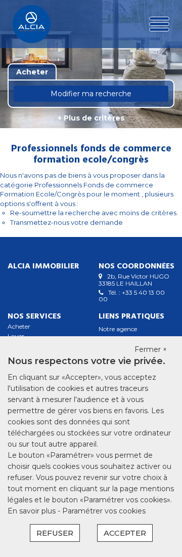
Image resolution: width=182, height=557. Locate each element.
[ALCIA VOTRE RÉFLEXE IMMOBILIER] (39, 24)
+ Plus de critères (91, 118)
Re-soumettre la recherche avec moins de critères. (94, 213)
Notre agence (118, 329)
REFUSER (54, 533)
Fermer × (150, 349)
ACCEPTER (125, 533)
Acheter (19, 326)
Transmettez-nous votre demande (66, 222)
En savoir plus (33, 510)
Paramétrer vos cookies (104, 510)
